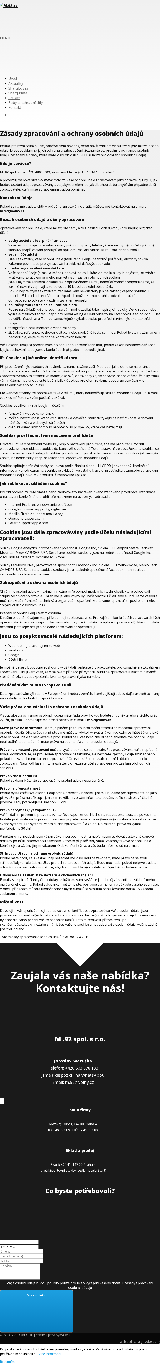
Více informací (50, 1353)
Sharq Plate (17, 93)
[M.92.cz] (9, 5)
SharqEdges (18, 88)
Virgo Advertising (149, 1342)
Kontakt (14, 107)
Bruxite (14, 97)
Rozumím (7, 1361)
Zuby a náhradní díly (25, 102)
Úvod (12, 78)
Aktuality (15, 83)
